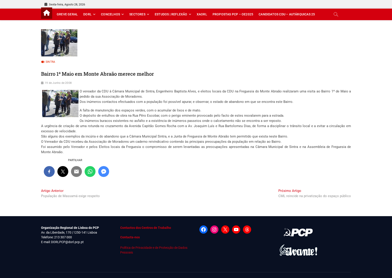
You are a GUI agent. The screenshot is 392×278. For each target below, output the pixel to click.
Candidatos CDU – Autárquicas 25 (287, 14)
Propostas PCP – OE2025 (233, 14)
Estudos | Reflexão (171, 14)
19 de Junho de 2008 (58, 83)
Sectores (137, 14)
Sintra (50, 61)
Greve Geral (67, 14)
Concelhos (110, 14)
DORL (87, 14)
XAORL (202, 14)
